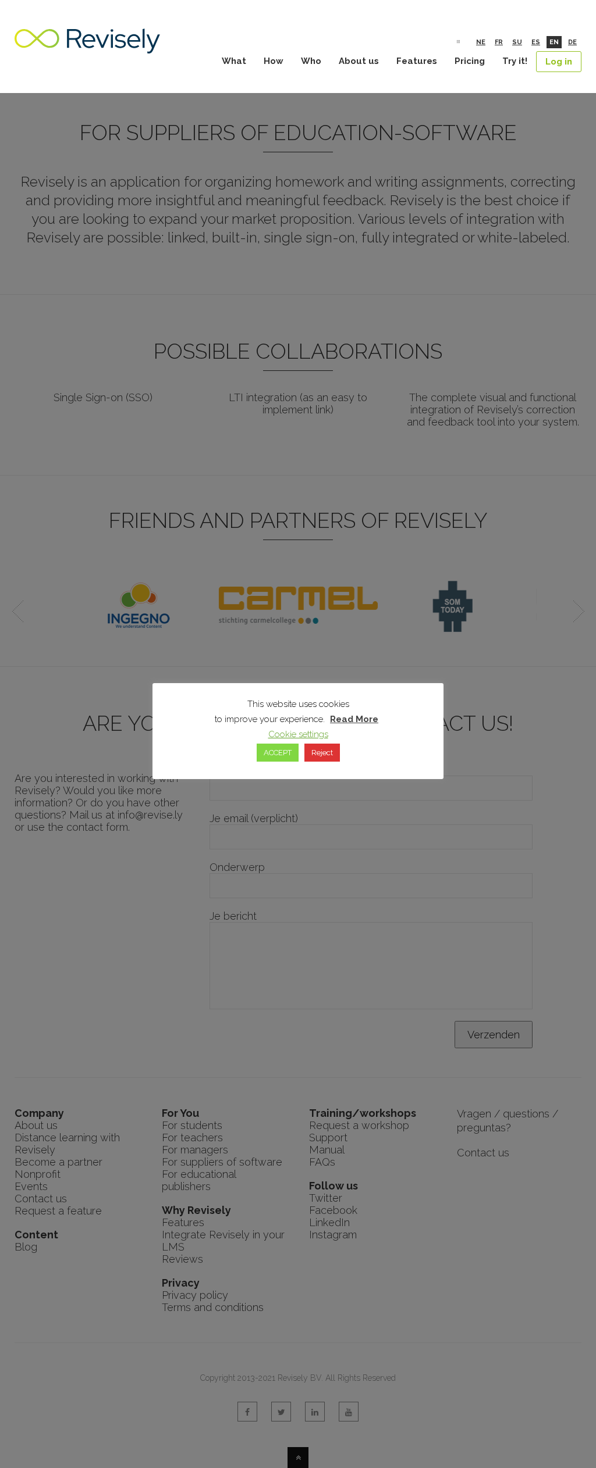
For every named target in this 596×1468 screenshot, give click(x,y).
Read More (354, 719)
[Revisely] (87, 47)
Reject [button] (322, 752)
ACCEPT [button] (278, 752)
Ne (480, 42)
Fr (499, 42)
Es (535, 42)
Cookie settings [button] (298, 734)
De (572, 42)
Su (517, 42)
